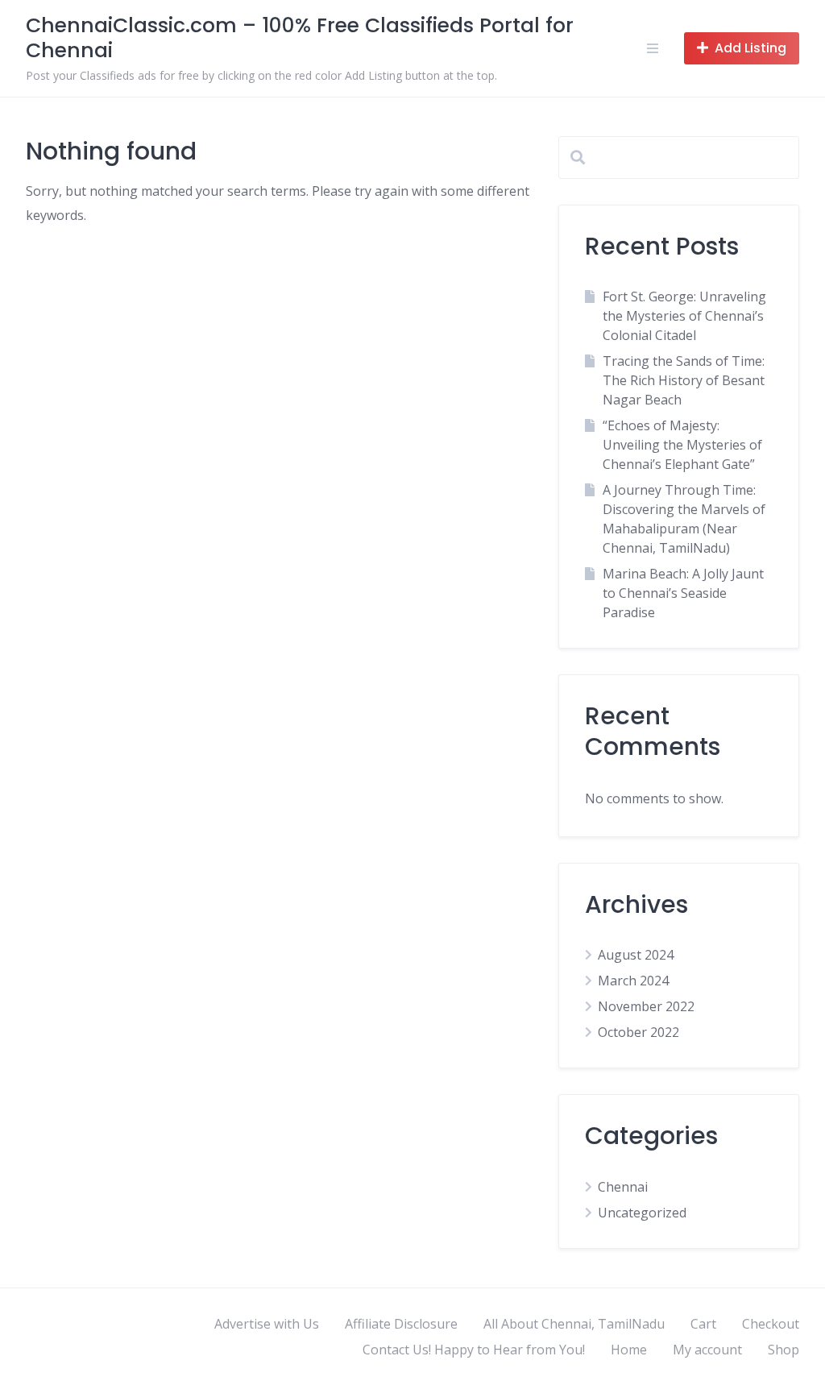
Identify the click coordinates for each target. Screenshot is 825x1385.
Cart (703, 1324)
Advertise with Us (266, 1324)
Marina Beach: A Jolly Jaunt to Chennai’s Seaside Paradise (683, 593)
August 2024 (636, 955)
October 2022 (638, 1032)
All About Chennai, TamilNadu (574, 1324)
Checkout (770, 1324)
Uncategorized (642, 1212)
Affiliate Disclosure (401, 1324)
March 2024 (633, 980)
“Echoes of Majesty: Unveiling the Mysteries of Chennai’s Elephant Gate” (682, 445)
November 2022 (646, 1006)
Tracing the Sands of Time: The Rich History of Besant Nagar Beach (684, 380)
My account (707, 1349)
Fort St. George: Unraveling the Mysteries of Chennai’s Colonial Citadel (684, 316)
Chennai (623, 1187)
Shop (783, 1349)
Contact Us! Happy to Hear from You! (474, 1349)
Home (629, 1349)
